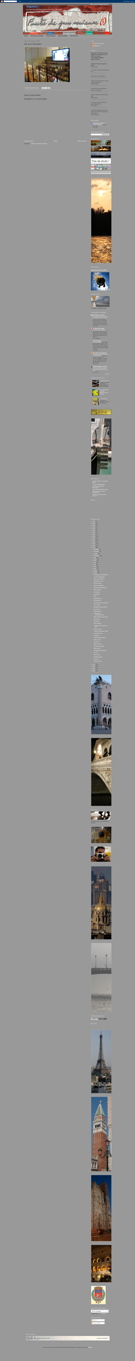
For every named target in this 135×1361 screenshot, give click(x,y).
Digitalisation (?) (98, 598)
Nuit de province (98, 661)
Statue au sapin (97, 629)
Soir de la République (99, 577)
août (95, 558)
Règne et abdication (99, 585)
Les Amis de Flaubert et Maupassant (98, 487)
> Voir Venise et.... (74, 36)
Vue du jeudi (97, 609)
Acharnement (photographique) (99, 614)
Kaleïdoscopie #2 (98, 657)
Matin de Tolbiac (98, 644)
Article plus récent (29, 141)
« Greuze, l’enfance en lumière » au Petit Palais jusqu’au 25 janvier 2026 (100, 369)
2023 (94, 528)
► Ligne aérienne (104, 381)
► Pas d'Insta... (103, 398)
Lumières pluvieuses (97, 124)
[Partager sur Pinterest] (49, 88)
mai (95, 564)
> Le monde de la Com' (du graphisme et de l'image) (104, 391)
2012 (94, 666)
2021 (94, 532)
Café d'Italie (97, 594)
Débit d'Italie (97, 619)
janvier (96, 573)
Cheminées (96, 635)
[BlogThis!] (44, 88)
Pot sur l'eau (97, 592)
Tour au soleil (97, 654)
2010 (94, 671)
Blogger (90, 1347)
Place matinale (97, 623)
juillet (95, 560)
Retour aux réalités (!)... (99, 579)
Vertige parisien (97, 611)
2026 (94, 521)
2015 (94, 545)
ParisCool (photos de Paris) (100, 366)
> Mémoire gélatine (62, 36)
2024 (94, 526)
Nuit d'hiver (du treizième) (100, 587)
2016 (94, 543)
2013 (94, 664)
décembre (96, 549)
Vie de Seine (97, 605)
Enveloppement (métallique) (101, 574)
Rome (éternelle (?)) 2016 (99, 270)
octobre (96, 553)
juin (95, 562)
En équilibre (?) (97, 600)
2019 (94, 536)
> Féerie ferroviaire (50, 36)
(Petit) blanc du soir (98, 581)
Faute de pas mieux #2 (99, 123)
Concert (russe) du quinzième (101, 602)
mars (95, 568)
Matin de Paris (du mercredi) (101, 617)
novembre (96, 551)
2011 (94, 668)
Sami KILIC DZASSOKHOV (100, 353)
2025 (94, 523)
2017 (94, 541)
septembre (96, 555)
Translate (103, 1313)
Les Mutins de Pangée (98, 328)
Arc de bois (96, 642)
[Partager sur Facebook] (48, 88)
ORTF (95, 596)
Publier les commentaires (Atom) (39, 143)
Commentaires (97, 1323)
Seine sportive (97, 589)
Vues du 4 (96, 659)
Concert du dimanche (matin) (101, 631)
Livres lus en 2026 (97, 342)
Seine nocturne (97, 583)
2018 (94, 539)
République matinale (99, 646)
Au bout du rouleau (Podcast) (99, 330)
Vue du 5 (96, 652)
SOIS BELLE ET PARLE (99, 315)
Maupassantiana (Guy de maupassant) (98, 492)
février (95, 570)
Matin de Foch (97, 639)
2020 (94, 534)
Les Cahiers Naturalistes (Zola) (100, 489)
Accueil (26, 36)
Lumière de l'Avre (98, 633)
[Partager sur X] (46, 88)
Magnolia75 (97, 46)
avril (95, 566)
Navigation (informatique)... (100, 650)
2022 (94, 530)
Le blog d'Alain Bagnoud (98, 484)
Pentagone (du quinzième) (100, 607)
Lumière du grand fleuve (100, 637)
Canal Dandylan (97, 340)
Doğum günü (97, 648)
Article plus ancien (82, 141)
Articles (95, 1320)
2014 (94, 547)
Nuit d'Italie (96, 621)
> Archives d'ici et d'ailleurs (37, 36)
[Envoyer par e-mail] (42, 88)
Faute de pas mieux (99, 43)
